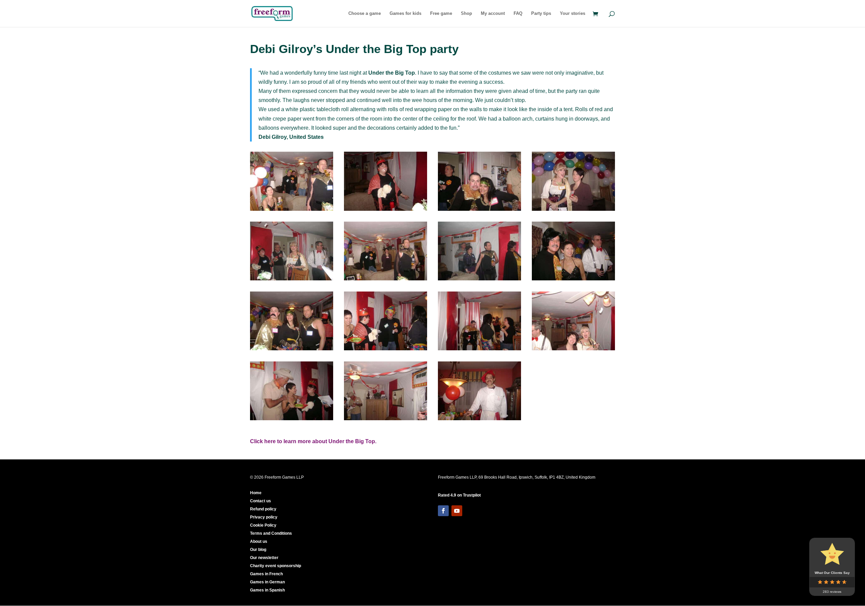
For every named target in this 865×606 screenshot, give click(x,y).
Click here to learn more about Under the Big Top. (313, 441)
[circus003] (385, 210)
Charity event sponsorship (275, 565)
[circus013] (479, 350)
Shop (466, 13)
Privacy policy (263, 517)
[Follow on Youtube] (456, 510)
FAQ (518, 13)
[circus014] (385, 280)
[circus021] (573, 350)
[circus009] (291, 420)
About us (258, 541)
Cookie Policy (263, 525)
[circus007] (291, 350)
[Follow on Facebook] (443, 510)
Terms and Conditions (271, 533)
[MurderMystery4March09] (479, 280)
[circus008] (573, 210)
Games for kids (405, 13)
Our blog (258, 549)
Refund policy (263, 509)
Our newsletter (264, 557)
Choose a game (364, 13)
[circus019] (479, 210)
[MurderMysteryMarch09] (291, 280)
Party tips (541, 13)
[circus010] (385, 350)
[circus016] (573, 280)
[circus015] (291, 210)
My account (493, 13)
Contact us (260, 501)
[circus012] (385, 420)
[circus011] (479, 420)
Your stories (572, 13)
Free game (441, 13)
